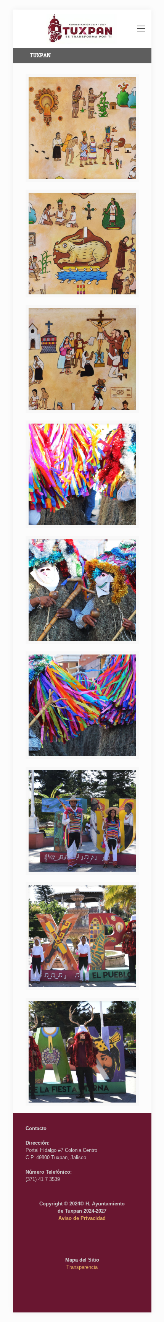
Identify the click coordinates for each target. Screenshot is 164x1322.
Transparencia (82, 1267)
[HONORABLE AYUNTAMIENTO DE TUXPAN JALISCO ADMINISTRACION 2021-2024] (82, 28)
